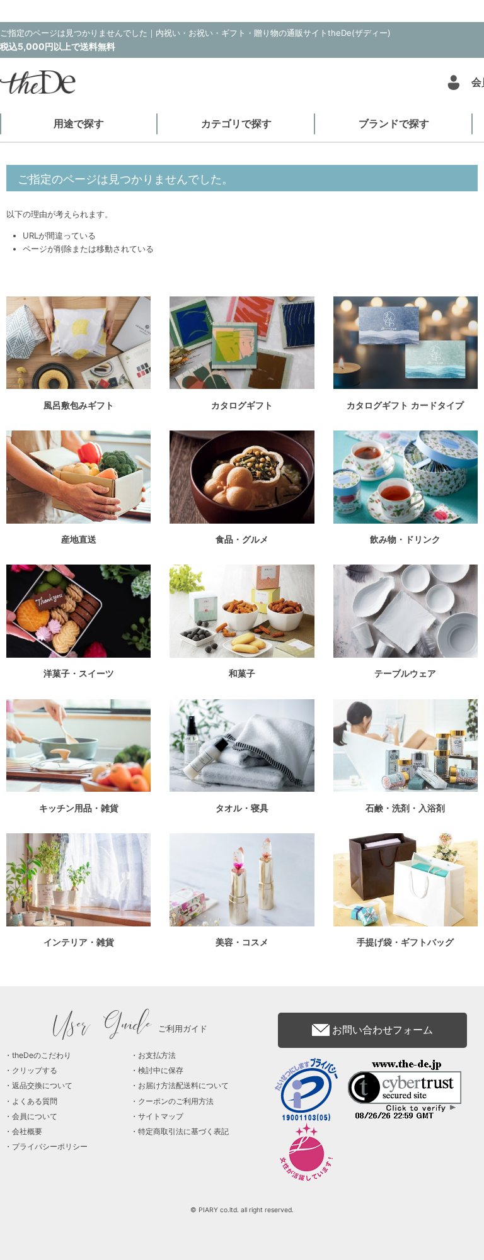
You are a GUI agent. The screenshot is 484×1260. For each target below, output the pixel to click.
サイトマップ (160, 1116)
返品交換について (42, 1085)
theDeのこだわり (41, 1055)
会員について (34, 1116)
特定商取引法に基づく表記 (183, 1131)
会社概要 (27, 1131)
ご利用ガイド (131, 1028)
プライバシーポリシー (50, 1146)
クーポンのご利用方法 (176, 1101)
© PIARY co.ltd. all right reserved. (242, 1210)
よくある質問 (34, 1101)
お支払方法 (157, 1055)
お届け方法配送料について (183, 1085)
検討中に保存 (160, 1070)
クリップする (34, 1070)
